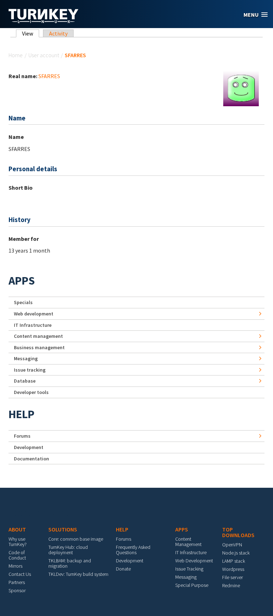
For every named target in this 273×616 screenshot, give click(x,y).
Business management (39, 347)
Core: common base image (75, 539)
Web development (33, 313)
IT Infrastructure (33, 325)
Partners (17, 582)
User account (43, 55)
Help (21, 414)
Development (28, 447)
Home (16, 55)
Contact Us (20, 574)
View (30, 33)
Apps (22, 281)
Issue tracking (30, 370)
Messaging (26, 358)
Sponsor (17, 590)
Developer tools (31, 392)
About (17, 529)
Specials (23, 302)
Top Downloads (238, 532)
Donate (123, 569)
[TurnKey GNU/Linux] (44, 21)
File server (232, 577)
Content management (38, 336)
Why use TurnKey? (18, 541)
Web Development (194, 560)
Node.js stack (236, 553)
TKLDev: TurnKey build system (78, 574)
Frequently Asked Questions (133, 550)
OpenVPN (232, 544)
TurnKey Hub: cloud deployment (68, 550)
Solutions (62, 529)
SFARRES (49, 76)
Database (25, 381)
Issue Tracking (189, 569)
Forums (22, 436)
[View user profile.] (241, 87)
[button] (255, 15)
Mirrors (15, 566)
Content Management (188, 541)
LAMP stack (233, 561)
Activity (58, 33)
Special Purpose (191, 585)
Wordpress (233, 569)
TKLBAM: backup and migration (69, 563)
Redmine (231, 585)
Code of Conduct (17, 555)
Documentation (31, 458)
